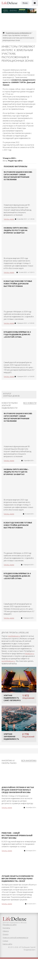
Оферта (6, 931)
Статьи (5, 941)
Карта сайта (7, 944)
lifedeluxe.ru (29, 653)
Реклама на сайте (9, 924)
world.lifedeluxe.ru (8, 661)
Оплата (5, 934)
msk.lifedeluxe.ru (14, 636)
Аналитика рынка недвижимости (18, 33)
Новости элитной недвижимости (15, 937)
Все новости (29, 403)
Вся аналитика (28, 760)
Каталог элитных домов (11, 394)
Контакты (6, 928)
